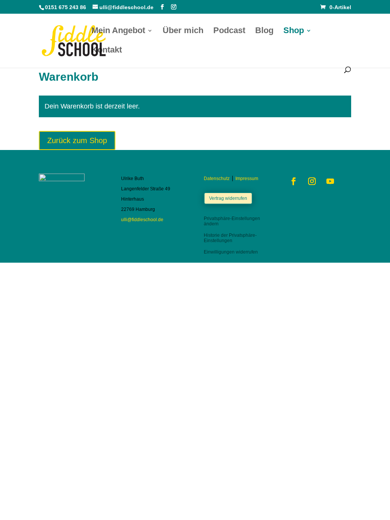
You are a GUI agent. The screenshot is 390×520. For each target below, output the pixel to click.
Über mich (183, 31)
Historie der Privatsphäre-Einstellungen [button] (230, 238)
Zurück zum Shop (77, 140)
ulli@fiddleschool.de (142, 219)
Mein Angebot (118, 31)
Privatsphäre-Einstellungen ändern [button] (232, 221)
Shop (293, 31)
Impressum (246, 178)
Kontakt (106, 50)
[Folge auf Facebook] (293, 181)
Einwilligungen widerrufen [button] (231, 252)
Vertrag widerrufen (228, 198)
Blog (264, 31)
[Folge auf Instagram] (312, 181)
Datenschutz (217, 178)
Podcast (229, 31)
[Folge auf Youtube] (330, 181)
